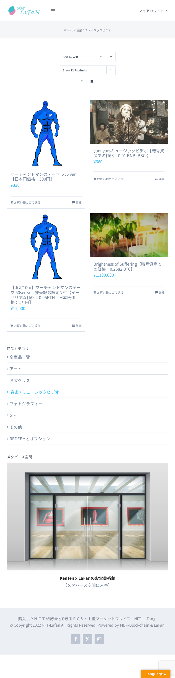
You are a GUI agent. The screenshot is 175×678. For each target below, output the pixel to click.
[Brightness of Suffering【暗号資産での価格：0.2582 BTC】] (129, 235)
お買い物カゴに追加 (27, 202)
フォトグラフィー (26, 403)
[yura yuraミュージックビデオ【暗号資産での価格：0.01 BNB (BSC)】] (129, 122)
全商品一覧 (20, 357)
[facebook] (75, 639)
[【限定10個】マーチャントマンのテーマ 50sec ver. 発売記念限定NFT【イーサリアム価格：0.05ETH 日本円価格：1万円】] (46, 247)
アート (16, 368)
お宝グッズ (20, 380)
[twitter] (87, 639)
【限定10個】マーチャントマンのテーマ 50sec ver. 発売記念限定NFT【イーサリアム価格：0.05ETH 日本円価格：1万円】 (45, 294)
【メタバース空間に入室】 (87, 585)
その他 (16, 427)
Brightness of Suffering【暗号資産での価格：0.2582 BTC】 (127, 266)
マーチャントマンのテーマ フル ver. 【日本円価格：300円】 (43, 176)
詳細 (79, 202)
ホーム (68, 30)
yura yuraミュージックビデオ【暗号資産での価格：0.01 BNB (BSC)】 (128, 153)
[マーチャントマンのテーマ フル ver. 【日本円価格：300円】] (46, 133)
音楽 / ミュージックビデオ (34, 392)
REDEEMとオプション (30, 438)
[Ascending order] (111, 56)
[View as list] (91, 81)
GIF (13, 415)
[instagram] (99, 639)
